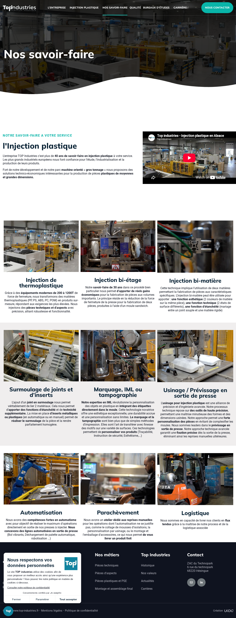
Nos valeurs (148, 573)
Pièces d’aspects (106, 573)
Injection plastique (84, 7)
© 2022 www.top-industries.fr (21, 610)
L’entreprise (57, 7)
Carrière (180, 7)
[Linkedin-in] (201, 582)
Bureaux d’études (156, 7)
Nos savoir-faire (115, 7)
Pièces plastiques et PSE (111, 581)
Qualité (135, 7)
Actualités (147, 581)
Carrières (146, 588)
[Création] (228, 610)
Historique (147, 565)
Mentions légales (51, 610)
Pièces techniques (106, 565)
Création (218, 610)
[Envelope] (191, 582)
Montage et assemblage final (114, 588)
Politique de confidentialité (81, 610)
